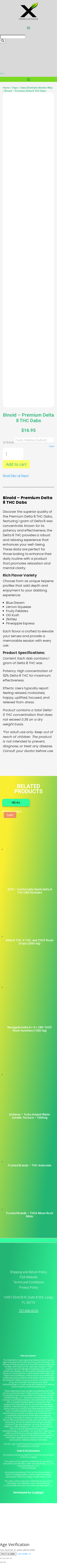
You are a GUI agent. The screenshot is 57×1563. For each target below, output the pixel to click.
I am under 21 (24, 1553)
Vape (15, 87)
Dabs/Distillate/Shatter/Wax (36, 87)
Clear (51, 446)
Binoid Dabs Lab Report (16, 475)
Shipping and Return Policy (28, 1272)
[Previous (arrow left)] (1, 1562)
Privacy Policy (28, 1287)
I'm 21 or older (8, 1553)
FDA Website (29, 1277)
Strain (8, 442)
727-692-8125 (28, 1311)
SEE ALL (16, 802)
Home (6, 87)
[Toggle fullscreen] (4, 1558)
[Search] (2, 41)
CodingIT (38, 1492)
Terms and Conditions (28, 1282)
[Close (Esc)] (11, 1558)
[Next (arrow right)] (4, 1562)
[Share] (7, 1558)
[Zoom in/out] (1, 1558)
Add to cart (16, 464)
